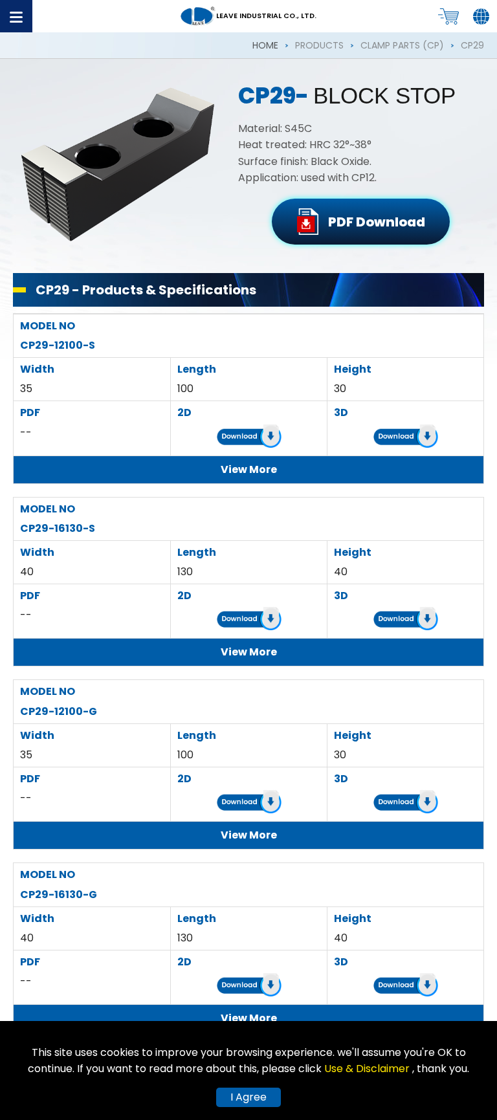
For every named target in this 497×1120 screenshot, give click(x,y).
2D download (249, 438)
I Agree (248, 1097)
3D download (405, 438)
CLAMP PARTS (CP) (402, 45)
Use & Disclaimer (368, 1068)
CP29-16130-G (58, 894)
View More (249, 469)
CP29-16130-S (57, 528)
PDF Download (376, 222)
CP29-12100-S (57, 345)
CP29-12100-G (58, 711)
